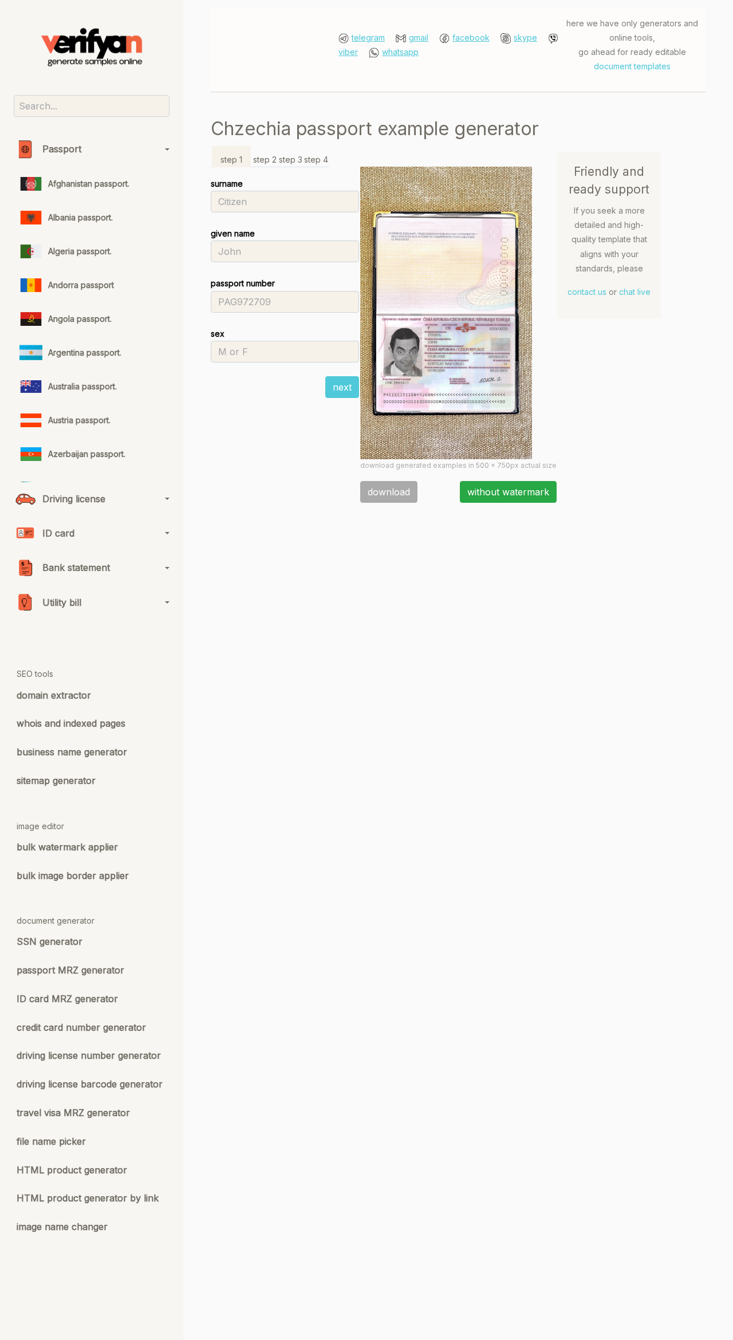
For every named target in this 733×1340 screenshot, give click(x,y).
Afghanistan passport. (88, 183)
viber (348, 52)
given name (233, 233)
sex (217, 333)
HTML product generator (72, 1170)
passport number (243, 283)
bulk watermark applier (67, 847)
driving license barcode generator (90, 1084)
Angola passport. (80, 319)
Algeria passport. (80, 251)
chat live (635, 292)
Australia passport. (82, 386)
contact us (587, 292)
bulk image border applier (73, 875)
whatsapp (400, 52)
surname (227, 183)
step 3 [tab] (290, 159)
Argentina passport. (84, 352)
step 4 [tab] (316, 159)
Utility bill (61, 602)
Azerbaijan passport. (86, 454)
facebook (471, 37)
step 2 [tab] (265, 159)
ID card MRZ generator (67, 998)
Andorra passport (81, 285)
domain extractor (54, 695)
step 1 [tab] (231, 159)
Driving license (73, 499)
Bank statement (76, 567)
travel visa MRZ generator (73, 1112)
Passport (61, 149)
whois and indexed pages (71, 723)
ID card (58, 533)
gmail (418, 37)
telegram (368, 37)
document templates (632, 66)
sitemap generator (56, 780)
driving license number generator (89, 1055)
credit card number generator (81, 1027)
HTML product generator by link (88, 1198)
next (342, 387)
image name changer (62, 1226)
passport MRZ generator (70, 970)
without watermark (508, 492)
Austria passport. (79, 420)
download (389, 492)
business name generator (72, 752)
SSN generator (49, 941)
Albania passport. (80, 217)
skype (525, 37)
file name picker (51, 1141)
